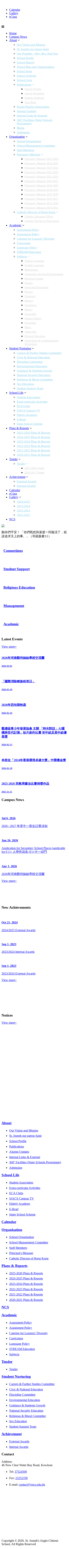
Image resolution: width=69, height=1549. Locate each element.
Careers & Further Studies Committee (39, 352)
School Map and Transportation (35, 66)
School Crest (24, 80)
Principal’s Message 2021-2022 (41, 176)
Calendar (14, 9)
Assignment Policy (28, 234)
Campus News (18, 36)
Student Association (28, 397)
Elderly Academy (27, 414)
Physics (29, 291)
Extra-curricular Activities (32, 401)
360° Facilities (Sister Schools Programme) (35, 1162)
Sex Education (25, 383)
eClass (13, 16)
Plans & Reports (19, 428)
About (13, 40)
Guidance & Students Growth (34, 370)
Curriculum (23, 243)
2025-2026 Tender (34, 468)
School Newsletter (34, 93)
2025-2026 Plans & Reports (33, 432)
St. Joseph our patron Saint (33, 49)
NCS (12, 519)
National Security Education (33, 375)
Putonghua (30, 323)
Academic (15, 225)
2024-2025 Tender (34, 472)
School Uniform (26, 75)
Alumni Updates (26, 111)
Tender (13, 459)
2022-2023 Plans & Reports (33, 445)
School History (26, 62)
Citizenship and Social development (44, 274)
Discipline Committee (30, 361)
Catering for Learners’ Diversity (36, 238)
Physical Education (35, 336)
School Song (24, 71)
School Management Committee (36, 145)
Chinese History (33, 318)
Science (29, 283)
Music (28, 327)
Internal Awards (26, 485)
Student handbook (34, 98)
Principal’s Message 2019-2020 (41, 185)
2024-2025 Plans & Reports (33, 437)
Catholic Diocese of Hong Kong (36, 212)
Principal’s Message (28, 154)
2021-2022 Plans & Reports (33, 450)
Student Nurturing (20, 348)
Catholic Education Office (39, 216)
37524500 (21, 1471)
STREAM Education (29, 252)
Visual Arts (30, 331)
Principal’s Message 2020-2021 (41, 181)
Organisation (17, 136)
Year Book (30, 102)
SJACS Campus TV (28, 410)
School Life (16, 392)
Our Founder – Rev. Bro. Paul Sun (37, 53)
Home (13, 33)
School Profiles (33, 89)
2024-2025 (23, 501)
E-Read (21, 419)
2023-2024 (23, 506)
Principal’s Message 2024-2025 (41, 163)
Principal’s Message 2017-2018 (41, 194)
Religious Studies (34, 278)
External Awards (26, 481)
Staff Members (25, 150)
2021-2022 (23, 514)
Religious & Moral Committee (35, 379)
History (29, 309)
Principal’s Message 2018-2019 (41, 190)
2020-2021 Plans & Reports (33, 454)
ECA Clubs (23, 406)
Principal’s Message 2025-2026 (41, 159)
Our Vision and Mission (31, 44)
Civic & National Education (33, 357)
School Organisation (29, 141)
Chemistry (30, 296)
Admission (23, 132)
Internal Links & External (32, 115)
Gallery (13, 13)
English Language (34, 265)
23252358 (21, 1478)
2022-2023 (23, 510)
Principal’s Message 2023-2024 (41, 167)
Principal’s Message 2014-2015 (41, 207)
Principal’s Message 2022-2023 (41, 172)
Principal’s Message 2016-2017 (41, 198)
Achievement (17, 477)
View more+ (9, 646)
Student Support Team (30, 388)
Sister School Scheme (30, 423)
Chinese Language (34, 260)
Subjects (22, 256)
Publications (24, 84)
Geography (30, 314)
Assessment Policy (28, 229)
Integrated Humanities (36, 287)
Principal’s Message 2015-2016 (41, 203)
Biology (29, 300)
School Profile (25, 58)
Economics (30, 305)
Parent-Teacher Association (33, 106)
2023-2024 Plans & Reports (33, 441)
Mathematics (31, 269)
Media (20, 127)
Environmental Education (32, 366)
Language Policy (27, 247)
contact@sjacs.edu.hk (32, 1484)
